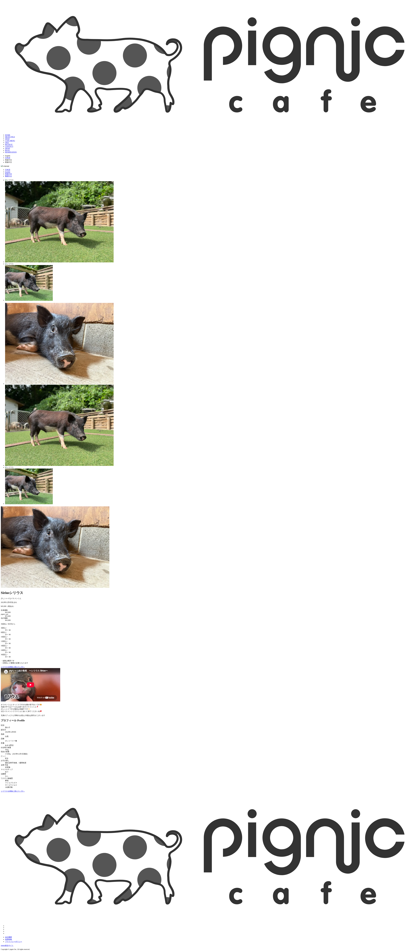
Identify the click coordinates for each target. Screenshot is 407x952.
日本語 (7, 158)
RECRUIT (9, 144)
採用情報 (8, 939)
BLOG (7, 150)
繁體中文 (8, 176)
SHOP (7, 139)
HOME (7, 135)
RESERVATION (11, 152)
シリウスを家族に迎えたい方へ (13, 667)
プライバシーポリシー (13, 941)
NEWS (7, 148)
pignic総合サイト (7, 945)
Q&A (7, 142)
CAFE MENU (10, 141)
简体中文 (8, 174)
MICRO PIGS (10, 137)
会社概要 (8, 937)
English (7, 172)
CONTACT (9, 146)
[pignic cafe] (203, 130)
